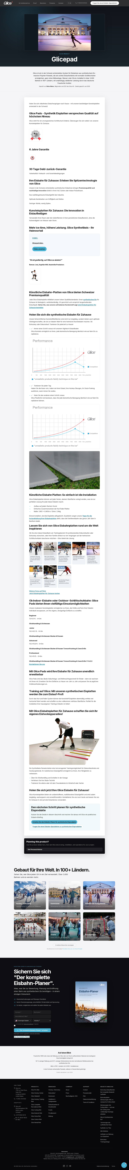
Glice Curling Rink (36, 1110)
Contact (60, 3)
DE (70, 3)
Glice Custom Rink (36, 1119)
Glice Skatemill (35, 1096)
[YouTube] (70, 1166)
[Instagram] (67, 1166)
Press (67, 1093)
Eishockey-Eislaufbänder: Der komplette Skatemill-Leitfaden (107, 1092)
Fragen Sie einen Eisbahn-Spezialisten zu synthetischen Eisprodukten (57, 826)
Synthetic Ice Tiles (105, 1128)
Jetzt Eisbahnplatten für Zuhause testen (44, 593)
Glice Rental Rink (36, 1122)
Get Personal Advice (35, 849)
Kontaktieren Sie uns (37, 664)
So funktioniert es (24, 3)
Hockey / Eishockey (54, 1090)
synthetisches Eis (90, 300)
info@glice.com (70, 1157)
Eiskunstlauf (52, 1093)
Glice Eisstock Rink (36, 1113)
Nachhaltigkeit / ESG (71, 1096)
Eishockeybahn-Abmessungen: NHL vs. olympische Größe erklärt (107, 1100)
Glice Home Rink (36, 1116)
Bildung (51, 1116)
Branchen (43, 3)
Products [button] (52, 3)
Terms (113, 1166)
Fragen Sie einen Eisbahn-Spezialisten (105, 3)
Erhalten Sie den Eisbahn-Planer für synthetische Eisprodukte (54, 822)
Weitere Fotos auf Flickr (37, 591)
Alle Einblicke (104, 1131)
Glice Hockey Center (37, 1093)
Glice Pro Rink (35, 1090)
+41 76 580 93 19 (21, 1115)
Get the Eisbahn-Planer (22, 1037)
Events (50, 1110)
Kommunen (52, 1096)
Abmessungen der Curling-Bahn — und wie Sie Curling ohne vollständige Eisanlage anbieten (107, 1109)
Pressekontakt (87, 1093)
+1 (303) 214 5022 (82, 3)
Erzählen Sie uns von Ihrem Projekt (72, 949)
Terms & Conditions (28, 1024)
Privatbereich (52, 1113)
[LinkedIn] (64, 1166)
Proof (35, 3)
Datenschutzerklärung (89, 1099)
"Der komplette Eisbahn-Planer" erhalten (33, 1030)
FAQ (84, 1096)
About (67, 1090)
